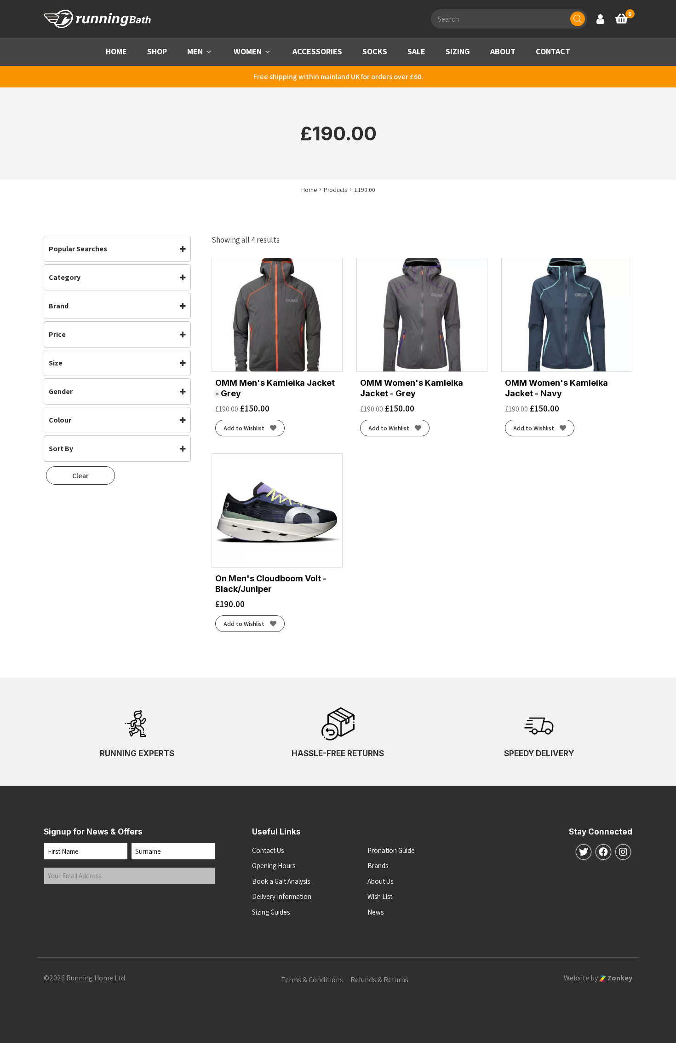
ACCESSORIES (317, 51)
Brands (377, 865)
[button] (208, 52)
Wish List (379, 896)
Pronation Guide (391, 850)
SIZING (458, 51)
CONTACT (553, 51)
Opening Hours (273, 865)
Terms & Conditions (312, 980)
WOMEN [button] (248, 51)
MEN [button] (195, 51)
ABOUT (503, 51)
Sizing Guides (271, 912)
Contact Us (268, 850)
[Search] (577, 19)
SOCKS (374, 51)
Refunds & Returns (379, 980)
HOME (116, 51)
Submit (63, 902)
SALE (416, 51)
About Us (380, 881)
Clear (80, 476)
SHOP (157, 51)
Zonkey (619, 978)
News (375, 912)
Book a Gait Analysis (281, 881)
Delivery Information (281, 896)
